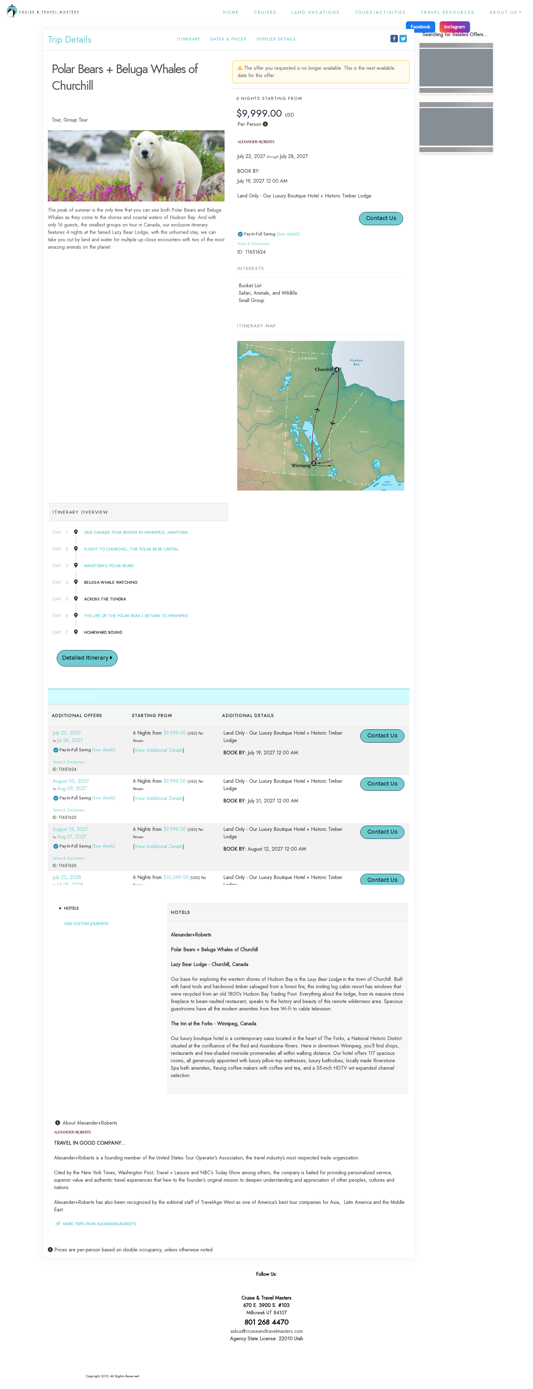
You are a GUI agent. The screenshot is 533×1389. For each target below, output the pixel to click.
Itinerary (188, 39)
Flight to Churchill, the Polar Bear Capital (131, 549)
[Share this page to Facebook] (394, 38)
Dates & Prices (228, 39)
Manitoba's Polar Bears (109, 566)
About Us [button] (504, 12)
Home (231, 12)
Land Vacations (315, 12)
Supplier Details (276, 39)
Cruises (265, 12)
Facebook (420, 27)
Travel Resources (448, 12)
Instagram (454, 27)
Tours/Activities (380, 12)
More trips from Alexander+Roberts (99, 1224)
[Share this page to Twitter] (403, 38)
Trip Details (69, 39)
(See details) (288, 234)
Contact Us (381, 218)
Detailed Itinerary (85, 658)
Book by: (234, 752)
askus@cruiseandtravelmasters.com (266, 1331)
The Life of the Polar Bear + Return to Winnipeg (136, 616)
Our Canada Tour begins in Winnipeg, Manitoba (136, 532)
